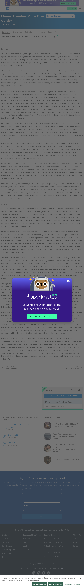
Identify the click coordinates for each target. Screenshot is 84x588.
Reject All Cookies (55, 584)
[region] (42, 581)
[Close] (80, 578)
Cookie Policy (35, 580)
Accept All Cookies (39, 584)
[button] (68, 281)
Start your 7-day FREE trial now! (42, 316)
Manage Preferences (72, 584)
